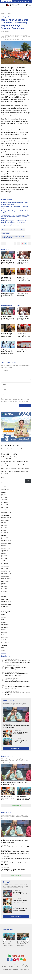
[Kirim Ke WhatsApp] (29, 243)
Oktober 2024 (5, 545)
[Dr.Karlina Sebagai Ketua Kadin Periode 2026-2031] (24, 255)
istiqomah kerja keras (15, 35)
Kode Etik (14, 965)
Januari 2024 (4, 568)
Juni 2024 (4, 556)
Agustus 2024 (5, 551)
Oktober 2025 (5, 515)
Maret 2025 (4, 533)
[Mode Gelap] (27, 4)
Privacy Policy (23, 965)
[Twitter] (11, 959)
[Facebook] (8, 959)
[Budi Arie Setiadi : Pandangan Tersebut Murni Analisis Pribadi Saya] (8, 255)
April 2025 (4, 530)
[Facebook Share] (15, 243)
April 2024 (4, 561)
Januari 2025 (4, 538)
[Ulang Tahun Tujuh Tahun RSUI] (24, 288)
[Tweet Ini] (18, 243)
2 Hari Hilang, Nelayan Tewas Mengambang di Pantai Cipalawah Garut (17, 680)
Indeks (7, 965)
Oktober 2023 (5, 576)
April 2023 (4, 591)
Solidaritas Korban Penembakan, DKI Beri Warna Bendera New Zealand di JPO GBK (17, 661)
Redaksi (4, 967)
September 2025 (6, 517)
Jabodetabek (9, 17)
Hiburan (3, 622)
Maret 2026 (4, 502)
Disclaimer (12, 967)
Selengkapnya (15, 748)
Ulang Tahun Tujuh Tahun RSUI (10, 225)
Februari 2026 (5, 505)
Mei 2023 (4, 589)
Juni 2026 (4, 495)
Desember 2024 (6, 540)
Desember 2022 (6, 601)
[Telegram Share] (25, 243)
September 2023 (6, 579)
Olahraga (4, 632)
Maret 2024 (4, 563)
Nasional (3, 630)
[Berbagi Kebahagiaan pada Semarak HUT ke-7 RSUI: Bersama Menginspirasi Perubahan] (8, 288)
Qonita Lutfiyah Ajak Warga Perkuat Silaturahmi (15, 468)
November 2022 (6, 604)
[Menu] (2, 4)
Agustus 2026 (5, 489)
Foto (2, 619)
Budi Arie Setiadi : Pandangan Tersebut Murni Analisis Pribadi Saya (14, 203)
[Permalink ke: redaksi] (2, 37)
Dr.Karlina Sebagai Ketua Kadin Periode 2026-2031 (15, 207)
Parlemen (4, 635)
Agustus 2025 (5, 520)
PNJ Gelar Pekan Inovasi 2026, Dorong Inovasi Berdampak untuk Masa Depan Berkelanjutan (20, 741)
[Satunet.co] (12, 4)
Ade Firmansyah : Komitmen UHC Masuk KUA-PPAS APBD (14, 863)
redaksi (7, 35)
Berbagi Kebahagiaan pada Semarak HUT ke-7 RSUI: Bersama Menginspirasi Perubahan (15, 221)
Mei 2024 (4, 558)
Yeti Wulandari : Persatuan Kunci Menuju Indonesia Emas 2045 (13, 870)
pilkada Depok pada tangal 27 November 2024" (18, 37)
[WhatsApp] (21, 959)
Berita (3, 17)
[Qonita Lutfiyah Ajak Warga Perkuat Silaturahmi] (23, 936)
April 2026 (4, 500)
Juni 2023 (4, 586)
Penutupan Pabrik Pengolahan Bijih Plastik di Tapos (14, 211)
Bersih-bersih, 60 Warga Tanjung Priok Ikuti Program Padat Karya (16, 674)
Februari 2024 (5, 566)
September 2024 (6, 548)
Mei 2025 (4, 528)
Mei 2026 (4, 497)
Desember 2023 (6, 571)
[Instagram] (17, 959)
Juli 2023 (3, 584)
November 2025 (6, 512)
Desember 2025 (6, 510)
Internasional (5, 624)
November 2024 (6, 543)
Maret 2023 (4, 594)
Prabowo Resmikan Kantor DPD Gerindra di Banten (17, 693)
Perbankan (4, 640)
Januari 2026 (4, 507)
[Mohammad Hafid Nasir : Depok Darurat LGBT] (7, 733)
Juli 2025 (3, 523)
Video (3, 647)
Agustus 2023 (5, 581)
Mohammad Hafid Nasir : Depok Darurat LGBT (14, 461)
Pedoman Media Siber (23, 967)
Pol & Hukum (5, 642)
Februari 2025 (5, 535)
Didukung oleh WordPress (10, 969)
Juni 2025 (4, 525)
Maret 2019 (4, 607)
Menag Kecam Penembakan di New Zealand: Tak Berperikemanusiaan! (15, 668)
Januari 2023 (4, 599)
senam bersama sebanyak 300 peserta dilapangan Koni (14, 236)
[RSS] (24, 959)
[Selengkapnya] (28, 930)
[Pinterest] (14, 959)
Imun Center (5, 233)
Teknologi (4, 645)
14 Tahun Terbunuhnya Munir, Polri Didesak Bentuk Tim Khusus (17, 687)
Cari (2, 477)
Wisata (3, 650)
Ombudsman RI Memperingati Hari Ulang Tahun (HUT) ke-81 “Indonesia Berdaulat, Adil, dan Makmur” (15, 216)
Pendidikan (4, 637)
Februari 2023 (5, 596)
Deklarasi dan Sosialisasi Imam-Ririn (13, 230)
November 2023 (6, 573)
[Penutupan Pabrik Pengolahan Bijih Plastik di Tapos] (8, 271)
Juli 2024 (3, 553)
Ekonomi (3, 617)
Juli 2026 (3, 492)
